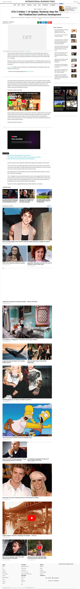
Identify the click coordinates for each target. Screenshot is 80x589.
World (4, 570)
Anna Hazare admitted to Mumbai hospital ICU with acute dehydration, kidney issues (61, 31)
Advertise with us (24, 566)
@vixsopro (9, 67)
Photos (4, 581)
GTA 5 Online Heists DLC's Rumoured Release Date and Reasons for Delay (23, 157)
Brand (41, 568)
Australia (23, 577)
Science (34, 4)
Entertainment (45, 4)
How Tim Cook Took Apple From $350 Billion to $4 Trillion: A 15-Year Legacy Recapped (27, 201)
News (19, 4)
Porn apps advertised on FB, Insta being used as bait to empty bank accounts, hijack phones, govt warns (10, 201)
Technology (29, 4)
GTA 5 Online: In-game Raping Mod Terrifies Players (19, 155)
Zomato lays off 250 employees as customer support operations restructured (61, 66)
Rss (50, 580)
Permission (23, 568)
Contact (41, 573)
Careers (41, 570)
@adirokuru (11, 21)
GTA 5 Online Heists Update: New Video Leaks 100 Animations (21, 158)
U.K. (22, 582)
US (3, 568)
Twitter (49, 578)
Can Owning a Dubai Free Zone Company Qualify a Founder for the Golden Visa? (44, 201)
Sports (39, 4)
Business (23, 4)
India (4, 566)
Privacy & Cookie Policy (26, 573)
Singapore (23, 580)
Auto (3, 579)
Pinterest (56, 580)
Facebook (56, 578)
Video (4, 583)
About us (42, 566)
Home (15, 4)
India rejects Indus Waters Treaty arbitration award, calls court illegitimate (61, 60)
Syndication (23, 570)
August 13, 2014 (29, 71)
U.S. (22, 584)
